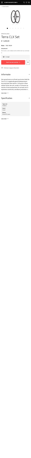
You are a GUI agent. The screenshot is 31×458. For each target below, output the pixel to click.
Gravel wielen (5, 6)
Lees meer (4, 93)
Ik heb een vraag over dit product (11, 68)
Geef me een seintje (12, 62)
